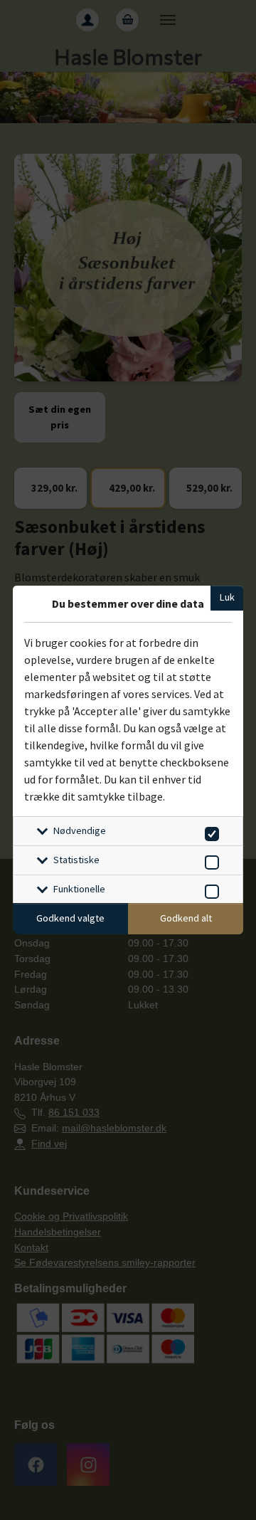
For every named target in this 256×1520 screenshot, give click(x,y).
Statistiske (76, 859)
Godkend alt (186, 918)
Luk (227, 597)
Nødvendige (79, 830)
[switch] (209, 831)
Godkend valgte (70, 918)
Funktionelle (79, 888)
